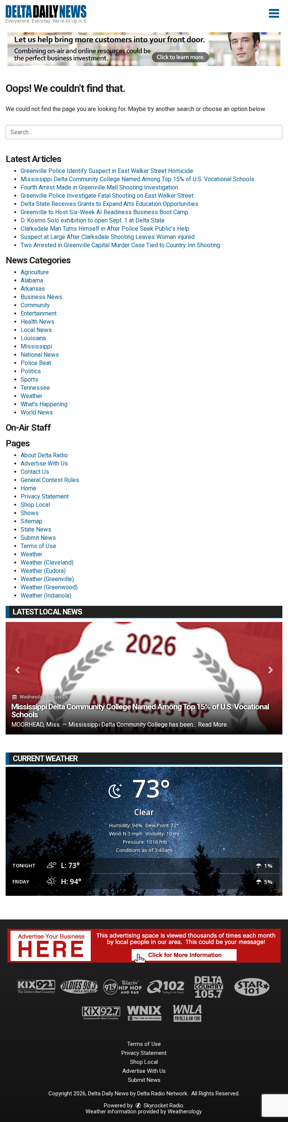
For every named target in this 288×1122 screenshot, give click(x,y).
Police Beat (36, 362)
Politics (31, 371)
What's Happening (44, 404)
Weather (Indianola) (46, 595)
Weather (31, 396)
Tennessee (35, 387)
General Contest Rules (50, 480)
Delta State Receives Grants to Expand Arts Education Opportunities (109, 203)
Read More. (213, 724)
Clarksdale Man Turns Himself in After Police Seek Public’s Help (105, 228)
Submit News (38, 537)
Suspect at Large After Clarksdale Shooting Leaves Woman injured (108, 236)
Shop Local (35, 504)
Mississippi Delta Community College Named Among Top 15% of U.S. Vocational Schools (137, 179)
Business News (41, 296)
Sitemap (31, 521)
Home (28, 488)
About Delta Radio (44, 455)
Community (35, 305)
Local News (36, 329)
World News (37, 412)
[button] (274, 14)
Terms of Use (38, 546)
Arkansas (33, 288)
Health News (37, 321)
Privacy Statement (45, 496)
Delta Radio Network (162, 1093)
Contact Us (35, 471)
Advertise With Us (44, 463)
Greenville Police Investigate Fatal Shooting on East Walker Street (107, 195)
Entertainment (39, 313)
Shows (30, 513)
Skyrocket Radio (162, 1105)
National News (40, 354)
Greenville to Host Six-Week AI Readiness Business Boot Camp (104, 212)
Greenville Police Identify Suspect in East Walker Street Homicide (107, 170)
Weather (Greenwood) (49, 587)
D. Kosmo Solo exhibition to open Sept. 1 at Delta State (93, 220)
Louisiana (33, 338)
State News (36, 529)
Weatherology (184, 1111)
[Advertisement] (144, 49)
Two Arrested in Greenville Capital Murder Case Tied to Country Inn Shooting (120, 245)
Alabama (32, 280)
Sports (29, 379)
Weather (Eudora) (43, 570)
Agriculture (35, 272)
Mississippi (36, 346)
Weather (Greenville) (47, 579)
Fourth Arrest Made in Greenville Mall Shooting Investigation (99, 187)
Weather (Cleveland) (47, 562)
